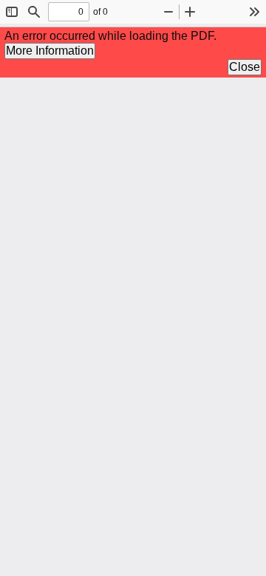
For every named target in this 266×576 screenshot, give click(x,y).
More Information (50, 50)
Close (244, 67)
